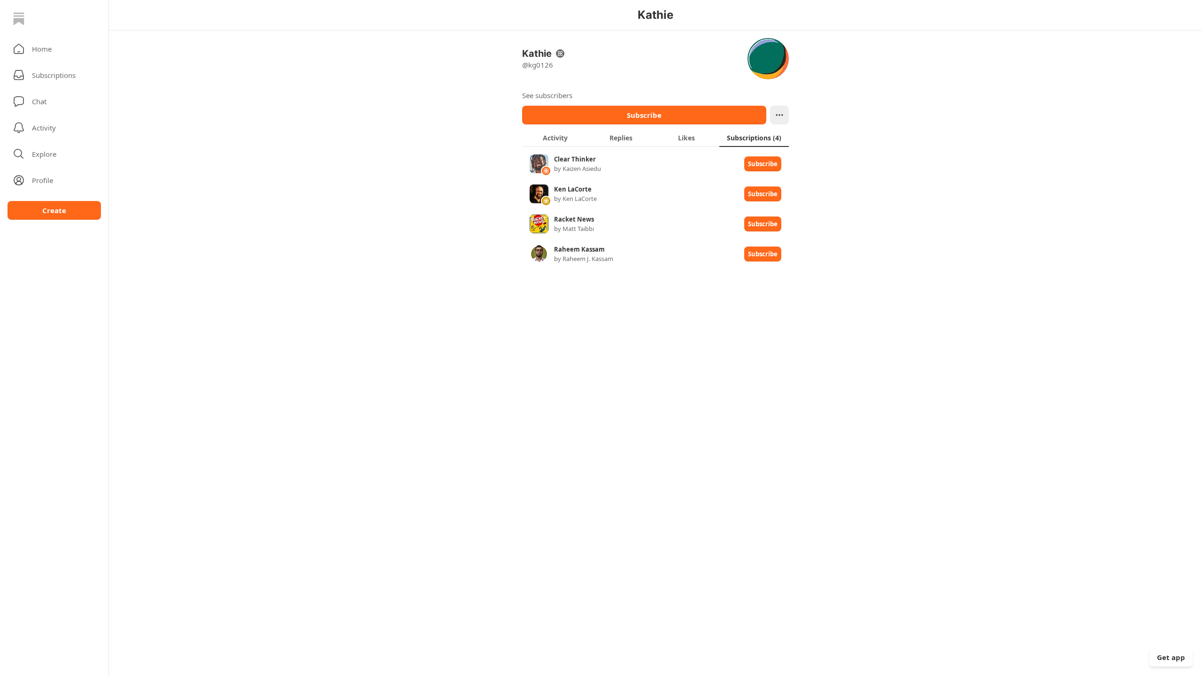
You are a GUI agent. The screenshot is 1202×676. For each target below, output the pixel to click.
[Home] (19, 19)
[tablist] (655, 137)
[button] (54, 49)
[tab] (555, 137)
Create (54, 210)
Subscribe (644, 115)
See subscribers (547, 95)
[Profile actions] (779, 115)
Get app (1171, 657)
